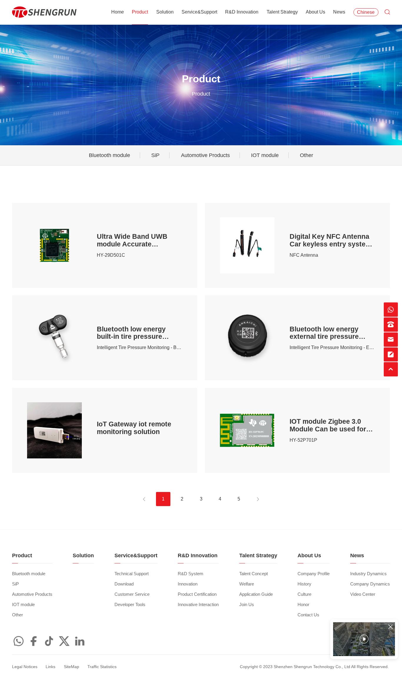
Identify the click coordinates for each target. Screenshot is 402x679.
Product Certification (197, 594)
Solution (165, 11)
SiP (155, 155)
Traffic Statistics (102, 667)
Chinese (366, 12)
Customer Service (131, 594)
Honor (303, 604)
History (304, 584)
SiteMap (71, 667)
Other (306, 155)
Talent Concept (253, 573)
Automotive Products (205, 155)
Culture (304, 594)
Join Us (246, 604)
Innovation (187, 584)
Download (124, 584)
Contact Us (308, 615)
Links (50, 667)
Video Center (362, 594)
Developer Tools (129, 604)
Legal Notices (24, 667)
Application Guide (256, 594)
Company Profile (314, 573)
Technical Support (131, 573)
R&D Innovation (241, 11)
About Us (315, 11)
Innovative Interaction (198, 604)
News (339, 11)
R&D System (190, 573)
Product (140, 11)
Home (117, 11)
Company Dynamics (370, 584)
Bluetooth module (109, 155)
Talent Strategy (282, 11)
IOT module (265, 155)
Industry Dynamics (368, 573)
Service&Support (199, 11)
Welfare (246, 584)
